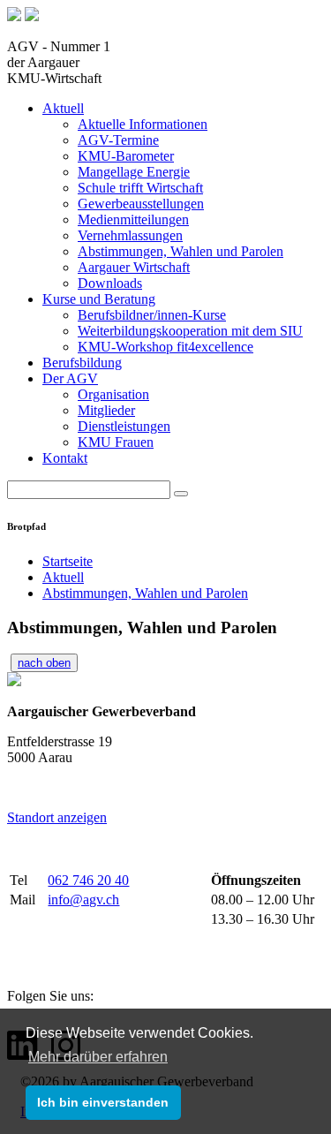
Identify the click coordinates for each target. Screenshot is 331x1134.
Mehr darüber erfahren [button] (98, 1056)
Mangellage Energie (134, 171)
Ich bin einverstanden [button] (103, 1102)
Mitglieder (106, 410)
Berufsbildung (82, 362)
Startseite (67, 561)
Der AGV (70, 378)
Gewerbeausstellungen (141, 203)
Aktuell (63, 108)
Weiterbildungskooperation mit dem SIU (190, 330)
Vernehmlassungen (130, 235)
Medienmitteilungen (133, 219)
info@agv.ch (83, 899)
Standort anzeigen (57, 817)
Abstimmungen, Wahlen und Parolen (180, 251)
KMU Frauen (116, 442)
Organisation (113, 394)
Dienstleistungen (124, 426)
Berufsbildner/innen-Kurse (152, 314)
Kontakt (64, 457)
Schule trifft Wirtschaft (140, 187)
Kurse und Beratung (98, 298)
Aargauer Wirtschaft (134, 267)
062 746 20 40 (88, 880)
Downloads (110, 283)
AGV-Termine (118, 139)
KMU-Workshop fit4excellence (165, 346)
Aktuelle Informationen (142, 124)
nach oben (44, 662)
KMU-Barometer (126, 155)
